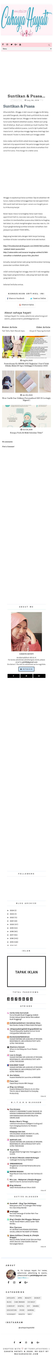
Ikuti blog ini (27, 669)
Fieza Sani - (14, 1081)
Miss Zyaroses (16, 1227)
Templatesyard (38, 1349)
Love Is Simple (16, 1055)
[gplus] (16, 44)
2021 (12, 921)
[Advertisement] (26, 73)
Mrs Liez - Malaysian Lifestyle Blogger (25, 1180)
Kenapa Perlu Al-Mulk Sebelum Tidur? (26, 433)
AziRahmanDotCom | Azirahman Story (25, 1023)
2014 (12, 945)
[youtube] (20, 44)
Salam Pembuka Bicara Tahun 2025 (23, 1187)
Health (22, 1314)
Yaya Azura (14, 1150)
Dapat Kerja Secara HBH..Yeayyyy (21, 1083)
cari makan (19, 1302)
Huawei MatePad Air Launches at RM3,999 (25, 1077)
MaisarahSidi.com (26, 1354)
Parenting (17, 100)
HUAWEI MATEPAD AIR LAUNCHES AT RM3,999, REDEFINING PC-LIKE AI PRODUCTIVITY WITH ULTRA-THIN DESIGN (26, 1041)
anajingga (14, 1211)
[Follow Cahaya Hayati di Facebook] (14, 676)
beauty (28, 1298)
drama (36, 1306)
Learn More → (23, 1278)
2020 (12, 924)
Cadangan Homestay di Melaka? (21, 1160)
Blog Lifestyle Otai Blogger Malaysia (25, 1219)
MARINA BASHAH (16, 1172)
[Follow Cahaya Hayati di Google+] (39, 676)
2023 (12, 914)
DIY (28, 1306)
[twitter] (11, 44)
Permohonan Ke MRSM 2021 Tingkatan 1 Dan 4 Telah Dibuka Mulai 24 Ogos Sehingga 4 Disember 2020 (26, 365)
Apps (20, 1298)
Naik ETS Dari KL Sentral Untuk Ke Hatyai (24, 1182)
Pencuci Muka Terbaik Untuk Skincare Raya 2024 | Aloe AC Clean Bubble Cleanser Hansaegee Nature (25, 1242)
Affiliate (11, 1298)
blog (9, 1302)
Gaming (30, 1310)
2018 (12, 931)
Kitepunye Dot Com (17, 1132)
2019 (12, 928)
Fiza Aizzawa (15, 1109)
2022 (12, 917)
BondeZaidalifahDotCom (20, 1037)
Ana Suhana (14, 1075)
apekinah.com (15, 1140)
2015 (12, 942)
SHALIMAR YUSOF (17, 1065)
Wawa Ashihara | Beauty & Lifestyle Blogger (24, 1236)
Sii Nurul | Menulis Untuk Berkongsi (24, 1158)
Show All (43, 1096)
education (12, 1310)
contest (11, 1306)
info (30, 1314)
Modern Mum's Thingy (19, 1121)
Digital (21, 1306)
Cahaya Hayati (14, 1351)
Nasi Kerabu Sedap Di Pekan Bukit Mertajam (26, 1025)
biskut (37, 1298)
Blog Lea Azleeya (17, 1087)
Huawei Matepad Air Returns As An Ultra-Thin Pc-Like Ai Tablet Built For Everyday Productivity (25, 1091)
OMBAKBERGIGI (16, 1164)
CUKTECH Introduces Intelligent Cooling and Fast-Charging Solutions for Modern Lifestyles (26, 1126)
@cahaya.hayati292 (26, 1328)
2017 (12, 935)
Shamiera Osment (17, 1047)
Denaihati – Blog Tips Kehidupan (23, 1203)
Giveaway (11, 1314)
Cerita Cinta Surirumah (19, 1013)
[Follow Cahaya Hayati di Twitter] (26, 676)
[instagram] (7, 44)
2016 (12, 938)
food (22, 1310)
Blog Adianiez (15, 1185)
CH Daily (31, 1302)
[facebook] (3, 44)
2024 (12, 910)
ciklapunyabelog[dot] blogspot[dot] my (26, 1029)
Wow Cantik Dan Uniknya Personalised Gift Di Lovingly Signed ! (26, 399)
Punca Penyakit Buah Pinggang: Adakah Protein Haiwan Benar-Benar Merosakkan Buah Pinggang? (25, 1017)
